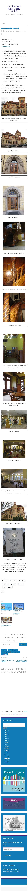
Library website (5, 46)
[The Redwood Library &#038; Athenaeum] (6, 606)
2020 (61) (6, 742)
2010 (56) (6, 762)
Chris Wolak (15, 28)
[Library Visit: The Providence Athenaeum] (6, 620)
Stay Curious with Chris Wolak (14, 8)
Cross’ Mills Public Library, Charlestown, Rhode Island (18, 612)
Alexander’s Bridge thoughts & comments (21, 659)
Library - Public (14, 649)
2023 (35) (6, 736)
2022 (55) (6, 738)
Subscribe (23, 644)
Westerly (5, 654)
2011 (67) (6, 760)
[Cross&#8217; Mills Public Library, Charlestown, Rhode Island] (18, 606)
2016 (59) (6, 750)
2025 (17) (6, 732)
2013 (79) (6, 756)
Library (5, 649)
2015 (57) (6, 752)
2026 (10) (6, 730)
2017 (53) (6, 748)
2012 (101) (6, 758)
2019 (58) (6, 744)
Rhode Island (15, 652)
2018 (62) (6, 746)
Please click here (14, 871)
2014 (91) (6, 754)
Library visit (6, 652)
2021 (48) (6, 740)
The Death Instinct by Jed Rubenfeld (7, 659)
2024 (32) (6, 734)
